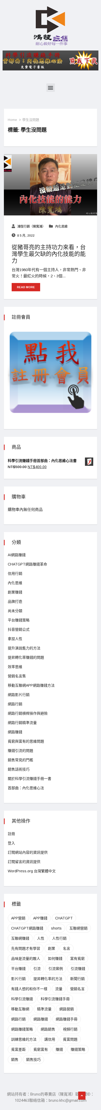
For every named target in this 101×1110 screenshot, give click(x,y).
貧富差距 (18, 1049)
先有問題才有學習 (25, 948)
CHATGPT (64, 918)
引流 (37, 969)
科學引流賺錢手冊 (55, 999)
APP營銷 (18, 918)
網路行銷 (15, 704)
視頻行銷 (70, 1029)
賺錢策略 (78, 1049)
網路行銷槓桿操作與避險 (28, 713)
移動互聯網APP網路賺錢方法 (31, 685)
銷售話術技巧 (19, 769)
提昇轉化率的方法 (47, 979)
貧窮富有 (40, 1049)
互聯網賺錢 (20, 938)
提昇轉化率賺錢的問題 (26, 657)
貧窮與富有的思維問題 (26, 741)
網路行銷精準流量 (22, 723)
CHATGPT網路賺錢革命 (27, 564)
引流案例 (55, 969)
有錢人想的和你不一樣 (29, 989)
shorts (56, 928)
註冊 (11, 834)
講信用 (49, 1039)
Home (12, 120)
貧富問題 (70, 1039)
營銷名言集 (17, 676)
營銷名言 (77, 989)
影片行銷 (18, 979)
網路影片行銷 (19, 695)
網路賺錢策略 (22, 1029)
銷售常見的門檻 (20, 760)
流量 (58, 989)
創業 (51, 948)
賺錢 (59, 1049)
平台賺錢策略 (19, 620)
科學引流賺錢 (22, 999)
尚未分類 (15, 611)
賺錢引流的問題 (20, 751)
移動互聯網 (20, 1009)
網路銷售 (48, 1029)
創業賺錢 (15, 592)
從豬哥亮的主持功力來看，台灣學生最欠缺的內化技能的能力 (49, 254)
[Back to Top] (81, 1096)
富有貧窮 (77, 958)
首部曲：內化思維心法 (26, 788)
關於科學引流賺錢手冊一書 (29, 779)
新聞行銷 (77, 979)
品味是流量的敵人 (25, 958)
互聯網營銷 (78, 928)
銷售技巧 (33, 1059)
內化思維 (61, 226)
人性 (40, 938)
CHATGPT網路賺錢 (27, 928)
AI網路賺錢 (17, 555)
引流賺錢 (78, 969)
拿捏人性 (15, 639)
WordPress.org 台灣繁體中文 (32, 871)
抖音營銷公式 (19, 629)
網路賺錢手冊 (66, 1019)
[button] (50, 87)
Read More (26, 287)
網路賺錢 (15, 732)
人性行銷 (59, 938)
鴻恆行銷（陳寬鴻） (31, 226)
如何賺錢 (55, 958)
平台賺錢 (18, 969)
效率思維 (15, 667)
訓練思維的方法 (24, 1039)
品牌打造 (15, 601)
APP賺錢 (40, 918)
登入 (11, 843)
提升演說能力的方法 (24, 648)
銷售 (14, 1059)
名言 (66, 948)
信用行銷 (15, 573)
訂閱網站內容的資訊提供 (28, 852)
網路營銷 (66, 1009)
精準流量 (44, 1009)
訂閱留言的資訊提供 (24, 862)
